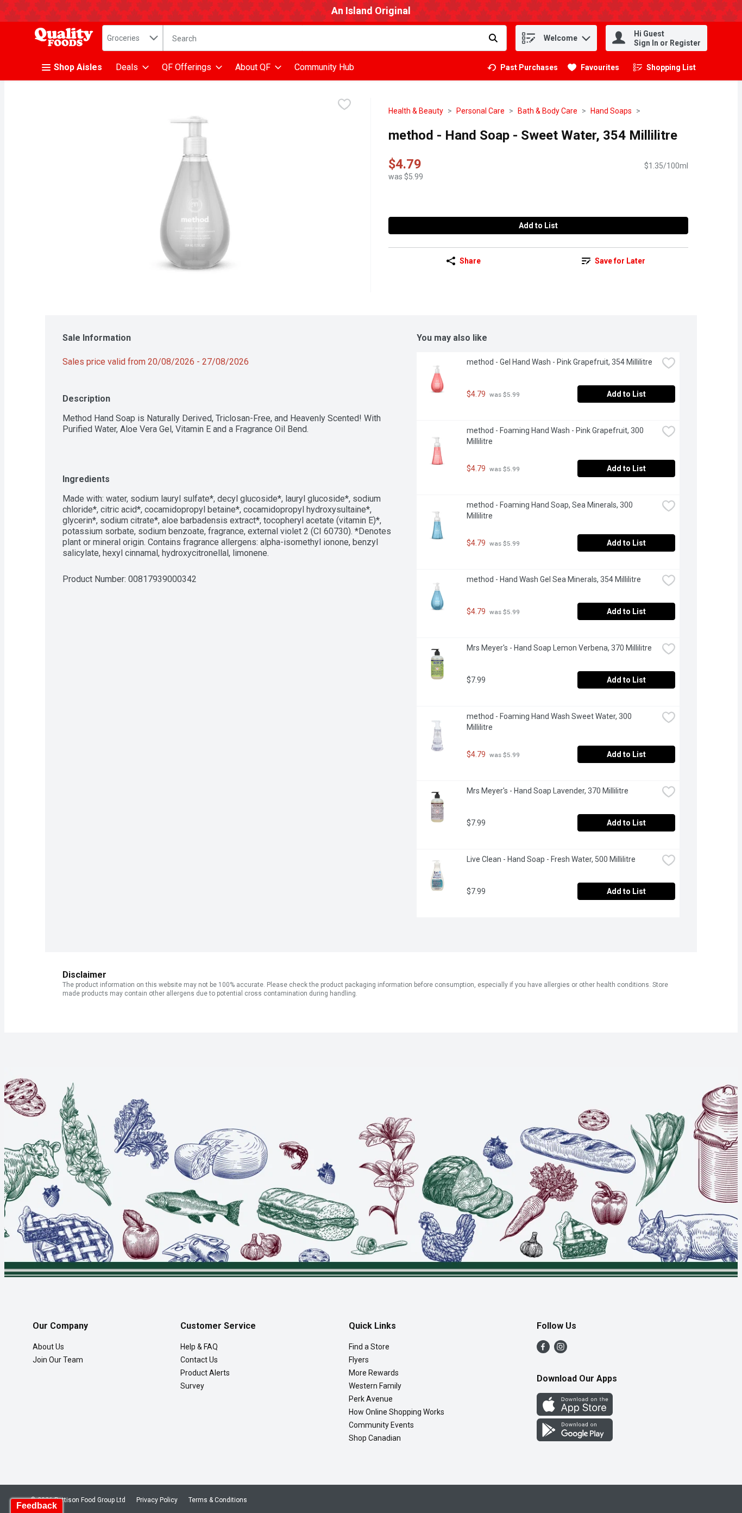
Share (470, 261)
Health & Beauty (415, 111)
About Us (48, 1346)
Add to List (538, 225)
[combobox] (132, 38)
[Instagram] (560, 1350)
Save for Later (620, 261)
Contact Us (199, 1359)
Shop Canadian (375, 1438)
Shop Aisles (78, 67)
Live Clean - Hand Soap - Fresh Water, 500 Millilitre (551, 859)
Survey (192, 1385)
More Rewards (374, 1372)
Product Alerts (205, 1372)
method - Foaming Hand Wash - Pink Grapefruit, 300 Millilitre (556, 436)
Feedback (36, 1505)
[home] (66, 38)
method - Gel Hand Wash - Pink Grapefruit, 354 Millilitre (559, 362)
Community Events (381, 1425)
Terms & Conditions (217, 1500)
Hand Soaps (611, 111)
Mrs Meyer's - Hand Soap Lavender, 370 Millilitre (547, 790)
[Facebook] (543, 1350)
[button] (586, 35)
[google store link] (575, 1438)
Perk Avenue (371, 1399)
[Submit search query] (493, 38)
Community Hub (324, 67)
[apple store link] (575, 1413)
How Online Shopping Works (396, 1412)
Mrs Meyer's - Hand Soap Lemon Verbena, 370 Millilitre (559, 647)
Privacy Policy (157, 1500)
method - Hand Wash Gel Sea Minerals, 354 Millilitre (554, 579)
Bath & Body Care (547, 111)
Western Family (375, 1385)
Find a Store (369, 1346)
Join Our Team (58, 1359)
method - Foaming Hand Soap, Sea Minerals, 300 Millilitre (550, 510)
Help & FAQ (199, 1346)
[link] (522, 67)
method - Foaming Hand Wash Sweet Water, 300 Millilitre (550, 722)
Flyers (359, 1359)
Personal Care (480, 111)
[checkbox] (344, 106)
